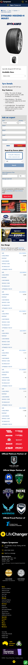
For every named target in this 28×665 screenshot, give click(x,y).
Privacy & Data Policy (10, 658)
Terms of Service (19, 191)
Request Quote (7, 196)
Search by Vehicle (6, 588)
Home (4, 10)
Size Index (4, 632)
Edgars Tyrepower (15, 5)
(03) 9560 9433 (9, 550)
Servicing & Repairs (6, 609)
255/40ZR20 (22, 369)
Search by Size (5, 590)
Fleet (3, 621)
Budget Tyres (5, 635)
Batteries (4, 605)
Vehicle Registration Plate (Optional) (8, 173)
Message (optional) (7, 179)
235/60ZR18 (22, 292)
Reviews (4, 627)
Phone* (4, 130)
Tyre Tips (4, 596)
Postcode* (4, 140)
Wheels (4, 598)
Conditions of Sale (19, 658)
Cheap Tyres (5, 637)
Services (4, 604)
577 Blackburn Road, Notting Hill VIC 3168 (15, 546)
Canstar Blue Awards (7, 634)
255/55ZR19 (22, 350)
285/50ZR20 (22, 408)
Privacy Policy (9, 191)
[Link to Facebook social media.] (14, 661)
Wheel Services (5, 613)
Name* (4, 125)
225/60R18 (23, 272)
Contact (4, 619)
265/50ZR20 (22, 389)
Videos (4, 625)
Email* (4, 135)
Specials (4, 617)
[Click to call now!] (22, 2)
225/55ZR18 (22, 253)
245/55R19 (23, 331)
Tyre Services (5, 611)
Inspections (4, 607)
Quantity (21, 120)
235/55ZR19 (22, 311)
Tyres (3, 587)
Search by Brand (6, 592)
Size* (3, 120)
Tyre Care (4, 594)
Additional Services (6, 615)
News (3, 623)
